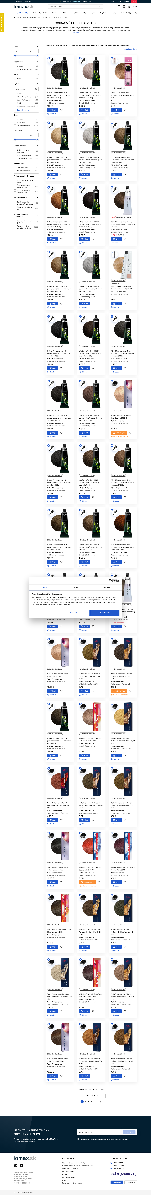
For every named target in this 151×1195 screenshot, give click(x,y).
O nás (64, 1180)
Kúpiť (54, 110)
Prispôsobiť (74, 613)
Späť (15, 17)
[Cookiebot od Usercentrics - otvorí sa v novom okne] (110, 580)
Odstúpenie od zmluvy (70, 1168)
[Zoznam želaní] (119, 6)
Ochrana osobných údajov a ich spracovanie (77, 1166)
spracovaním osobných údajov (98, 1139)
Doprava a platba (68, 1171)
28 (97, 1102)
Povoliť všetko (105, 613)
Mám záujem (120, 433)
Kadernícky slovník (68, 1177)
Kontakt (64, 1174)
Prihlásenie (117, 1182)
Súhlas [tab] (44, 587)
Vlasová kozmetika (29, 17)
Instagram (16, 1165)
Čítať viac (75, 33)
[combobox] (130, 49)
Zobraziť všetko (23, 110)
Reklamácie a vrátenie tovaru (72, 1183)
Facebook (21, 1165)
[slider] (15, 56)
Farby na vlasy (43, 17)
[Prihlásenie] (124, 6)
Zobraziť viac (91, 1096)
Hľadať (100, 7)
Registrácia (131, 1182)
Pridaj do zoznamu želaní (61, 110)
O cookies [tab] (106, 587)
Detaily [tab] (75, 587)
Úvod (19, 17)
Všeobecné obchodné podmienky (73, 1163)
